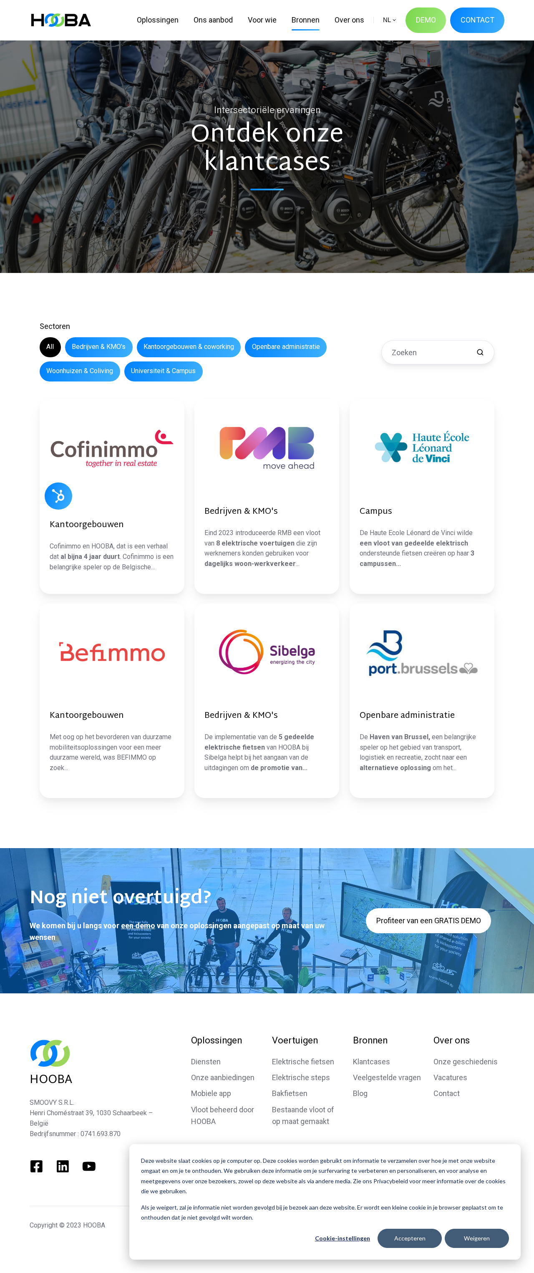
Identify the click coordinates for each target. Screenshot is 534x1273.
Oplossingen (216, 1040)
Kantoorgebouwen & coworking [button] (189, 347)
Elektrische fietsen (303, 1061)
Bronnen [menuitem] (306, 19)
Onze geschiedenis (465, 1061)
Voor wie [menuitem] (262, 19)
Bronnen (370, 1040)
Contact (446, 1093)
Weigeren (477, 1238)
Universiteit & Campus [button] (163, 371)
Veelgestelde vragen (387, 1077)
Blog (360, 1093)
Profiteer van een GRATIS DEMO (428, 920)
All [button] (50, 347)
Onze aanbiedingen (222, 1077)
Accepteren (410, 1238)
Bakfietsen (289, 1093)
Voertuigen (295, 1040)
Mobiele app (211, 1093)
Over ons (451, 1040)
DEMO (426, 19)
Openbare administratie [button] (286, 347)
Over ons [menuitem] (349, 19)
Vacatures (450, 1077)
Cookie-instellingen (342, 1238)
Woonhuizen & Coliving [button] (79, 371)
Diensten (206, 1061)
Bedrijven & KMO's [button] (99, 347)
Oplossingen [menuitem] (158, 19)
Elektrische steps (301, 1077)
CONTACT (477, 19)
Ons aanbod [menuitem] (213, 19)
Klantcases (371, 1061)
